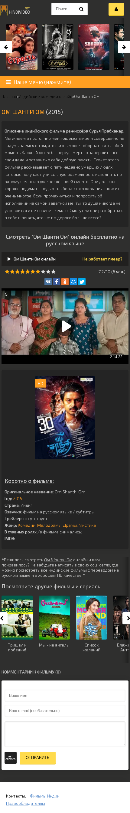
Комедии (26, 525)
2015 (17, 498)
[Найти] (82, 9)
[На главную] (15, 9)
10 (53, 271)
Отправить (38, 757)
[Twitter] (82, 281)
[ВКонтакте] (48, 281)
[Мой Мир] (73, 281)
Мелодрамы (49, 525)
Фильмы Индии (45, 795)
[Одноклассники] (65, 281)
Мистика (87, 525)
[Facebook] (56, 281)
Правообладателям (25, 803)
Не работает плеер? (102, 258)
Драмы (70, 525)
